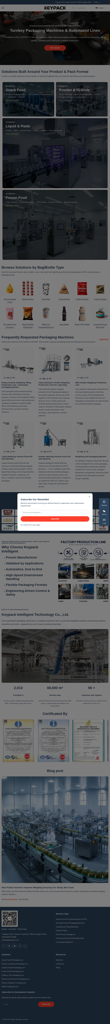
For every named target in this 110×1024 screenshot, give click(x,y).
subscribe (55, 519)
